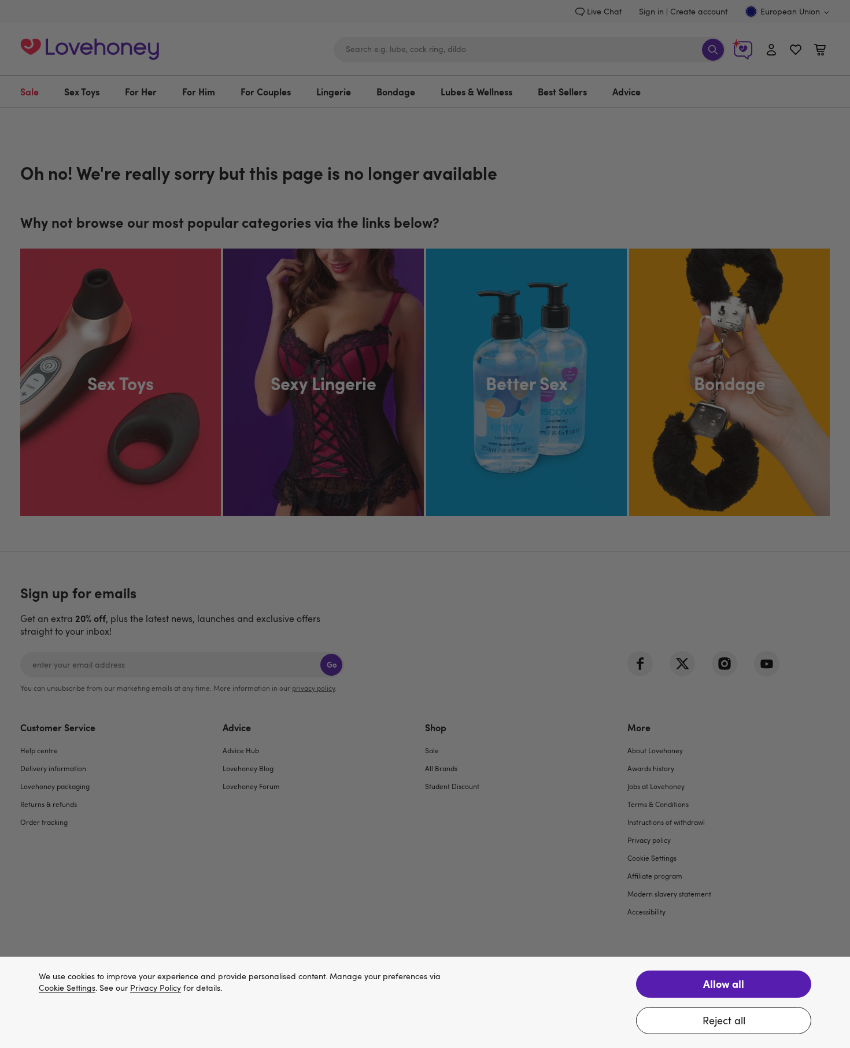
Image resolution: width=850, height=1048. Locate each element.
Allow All (723, 983)
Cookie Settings (67, 988)
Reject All (724, 1020)
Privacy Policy (155, 988)
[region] (425, 1002)
